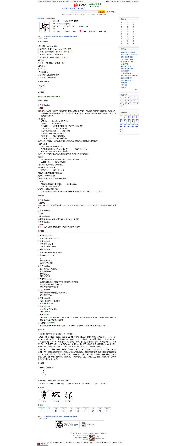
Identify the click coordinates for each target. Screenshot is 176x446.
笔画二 (125, 116)
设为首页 (130, 1)
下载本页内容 (90, 424)
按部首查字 (73, 8)
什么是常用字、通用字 (127, 59)
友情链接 (97, 433)
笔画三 (129, 116)
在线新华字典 (47, 1)
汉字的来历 (124, 83)
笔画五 (136, 116)
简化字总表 (124, 85)
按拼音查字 (65, 8)
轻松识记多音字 (125, 71)
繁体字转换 (80, 1)
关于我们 (72, 433)
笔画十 (136, 121)
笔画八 (129, 121)
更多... (136, 90)
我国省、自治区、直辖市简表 (129, 54)
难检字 (121, 130)
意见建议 (91, 433)
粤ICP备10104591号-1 (81, 437)
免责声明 (84, 433)
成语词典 (59, 1)
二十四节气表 (124, 64)
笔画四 (132, 116)
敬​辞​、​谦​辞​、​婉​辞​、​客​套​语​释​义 (129, 76)
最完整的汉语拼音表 (126, 78)
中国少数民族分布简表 (127, 61)
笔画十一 (121, 125)
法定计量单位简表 (126, 80)
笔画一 (121, 116)
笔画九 (132, 121)
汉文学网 (39, 1)
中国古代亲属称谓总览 (127, 57)
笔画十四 (132, 125)
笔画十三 (129, 125)
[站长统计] (85, 439)
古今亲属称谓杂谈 (126, 73)
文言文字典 (73, 1)
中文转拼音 (66, 1)
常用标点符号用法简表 (127, 68)
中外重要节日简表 (126, 66)
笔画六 (121, 121)
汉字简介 (123, 87)
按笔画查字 (81, 8)
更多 (75, 36)
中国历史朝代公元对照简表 (128, 52)
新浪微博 (116, 1)
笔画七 (125, 121)
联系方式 (78, 433)
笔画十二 (125, 125)
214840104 (84, 435)
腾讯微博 (124, 1)
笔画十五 (136, 125)
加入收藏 (136, 1)
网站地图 (103, 433)
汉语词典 (54, 1)
